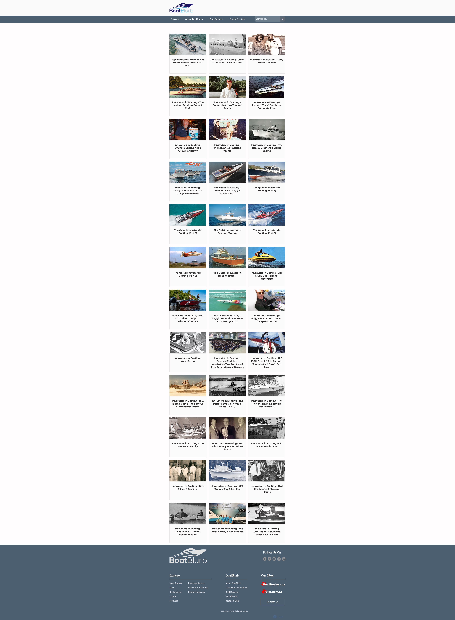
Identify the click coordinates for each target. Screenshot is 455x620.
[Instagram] (279, 559)
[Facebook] (264, 559)
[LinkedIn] (283, 559)
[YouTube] (274, 559)
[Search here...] (282, 19)
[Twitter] (269, 559)
